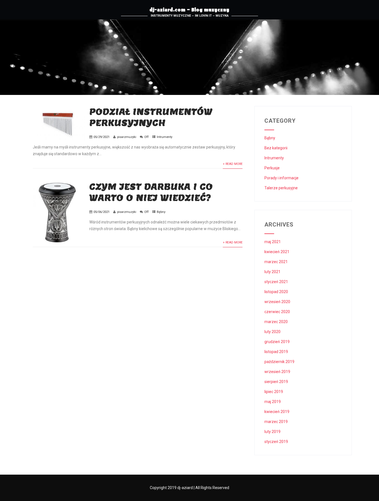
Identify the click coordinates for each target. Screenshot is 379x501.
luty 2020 (272, 331)
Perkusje (272, 168)
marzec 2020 (276, 321)
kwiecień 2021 (276, 252)
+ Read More (232, 164)
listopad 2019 (276, 351)
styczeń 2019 (276, 441)
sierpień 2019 (276, 381)
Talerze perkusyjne (281, 188)
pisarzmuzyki (126, 137)
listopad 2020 (276, 291)
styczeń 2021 (276, 282)
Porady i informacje (281, 178)
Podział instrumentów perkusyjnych (151, 117)
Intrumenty (164, 137)
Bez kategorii (275, 148)
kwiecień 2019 (276, 411)
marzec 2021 (276, 262)
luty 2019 (272, 431)
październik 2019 (279, 361)
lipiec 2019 (273, 391)
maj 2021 (272, 242)
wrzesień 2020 (277, 301)
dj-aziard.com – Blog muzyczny (189, 10)
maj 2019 (272, 401)
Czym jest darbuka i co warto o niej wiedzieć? (151, 192)
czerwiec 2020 (277, 311)
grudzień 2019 (277, 341)
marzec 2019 (276, 421)
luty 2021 (272, 272)
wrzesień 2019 (277, 371)
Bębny (161, 212)
